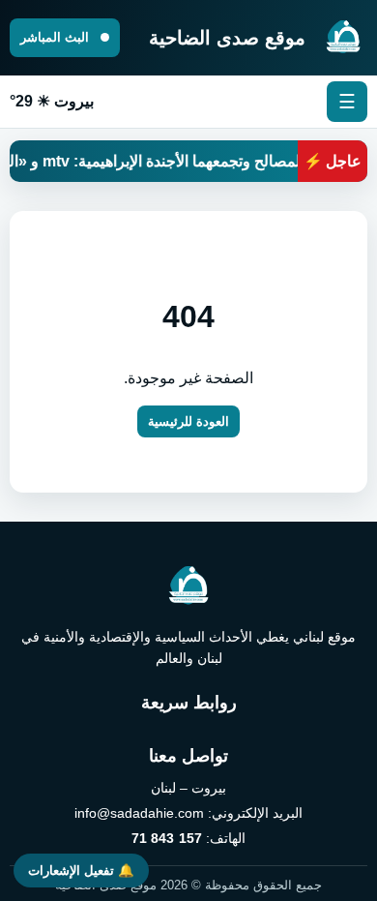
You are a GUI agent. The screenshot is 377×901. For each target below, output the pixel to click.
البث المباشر (56, 37)
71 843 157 (166, 838)
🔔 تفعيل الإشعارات (81, 870)
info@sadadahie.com (139, 813)
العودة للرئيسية (188, 421)
